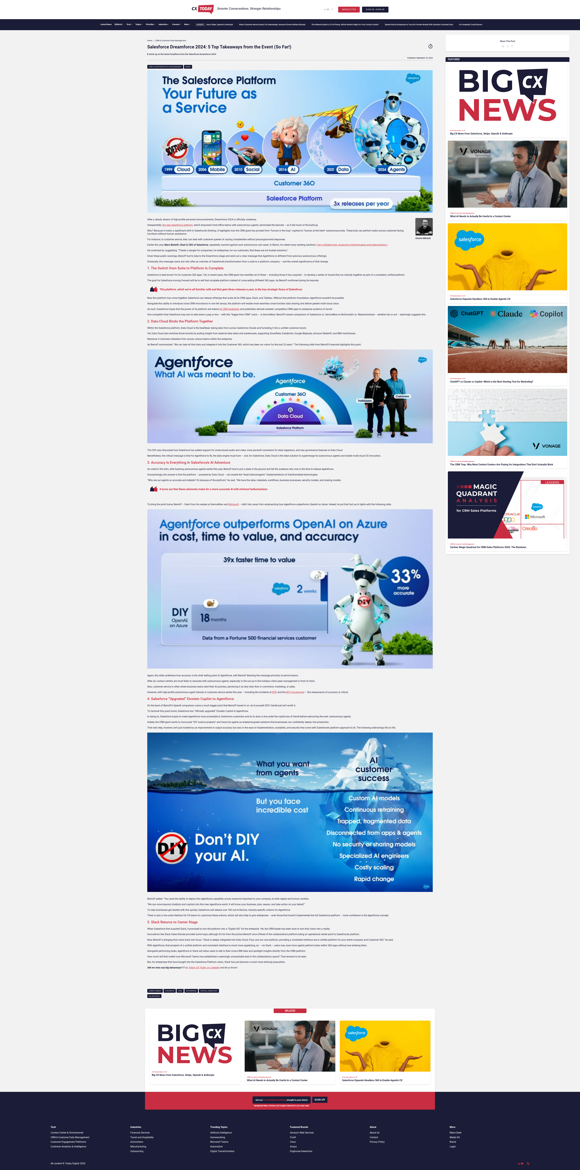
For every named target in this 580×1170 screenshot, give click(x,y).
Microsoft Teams (219, 1141)
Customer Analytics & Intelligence (68, 1146)
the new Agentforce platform (177, 225)
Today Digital (72, 1163)
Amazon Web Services (302, 1132)
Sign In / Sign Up (375, 9)
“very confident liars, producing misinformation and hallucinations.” (352, 244)
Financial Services (140, 1132)
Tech (129, 24)
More (187, 24)
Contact (374, 1137)
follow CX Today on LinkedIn (204, 967)
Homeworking (217, 1137)
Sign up (320, 1099)
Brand (453, 1141)
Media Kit (455, 1137)
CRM (180, 991)
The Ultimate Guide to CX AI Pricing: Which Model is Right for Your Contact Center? (230, 25)
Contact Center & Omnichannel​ (67, 1132)
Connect (176, 24)
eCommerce (136, 1141)
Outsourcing (136, 1151)
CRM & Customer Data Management (165, 67)
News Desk (455, 1132)
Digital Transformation (222, 1151)
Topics (139, 24)
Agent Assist (155, 991)
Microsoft (234, 504)
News (188, 67)
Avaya (293, 1146)
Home (149, 40)
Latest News (106, 24)
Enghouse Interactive (301, 1151)
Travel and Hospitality (142, 1137)
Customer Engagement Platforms (68, 1141)
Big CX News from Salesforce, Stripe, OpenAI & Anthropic (439, 25)
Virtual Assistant (208, 991)
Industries (164, 24)
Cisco (293, 1141)
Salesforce (154, 996)
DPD (274, 692)
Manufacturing (138, 1146)
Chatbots (169, 991)
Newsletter (349, 9)
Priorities (151, 24)
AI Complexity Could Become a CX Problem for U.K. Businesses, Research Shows (377, 25)
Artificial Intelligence (221, 1132)
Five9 (293, 1137)
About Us (374, 1132)
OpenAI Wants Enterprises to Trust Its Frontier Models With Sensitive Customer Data (304, 25)
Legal (453, 1146)
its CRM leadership (229, 309)
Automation (216, 1146)
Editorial (119, 24)
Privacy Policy (377, 1141)
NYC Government (295, 692)
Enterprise (191, 991)
